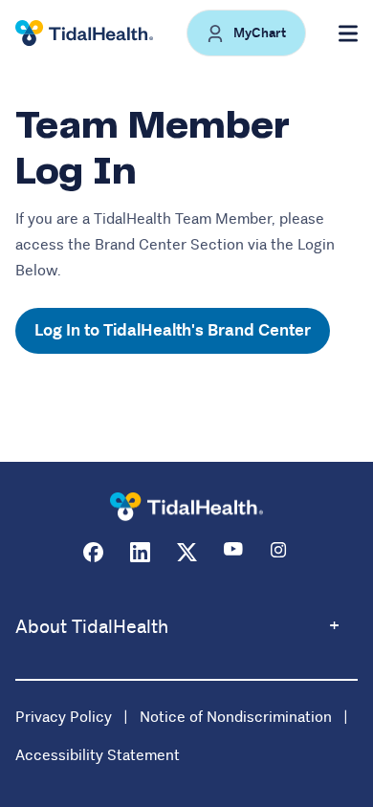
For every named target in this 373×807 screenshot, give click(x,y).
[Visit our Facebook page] (93, 552)
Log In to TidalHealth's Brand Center (172, 330)
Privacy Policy (63, 717)
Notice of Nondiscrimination (236, 717)
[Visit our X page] (187, 552)
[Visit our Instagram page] (280, 552)
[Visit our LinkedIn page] (140, 552)
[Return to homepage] (186, 507)
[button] (246, 33)
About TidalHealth (91, 627)
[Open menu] (348, 33)
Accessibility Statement (97, 755)
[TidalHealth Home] (84, 33)
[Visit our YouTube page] (234, 552)
